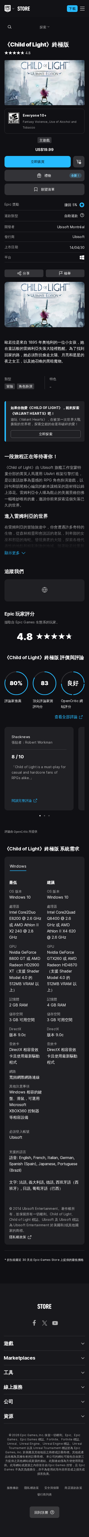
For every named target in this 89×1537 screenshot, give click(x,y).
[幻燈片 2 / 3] (44, 815)
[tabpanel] (44, 995)
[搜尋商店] (10, 26)
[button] (45, 553)
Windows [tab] (18, 866)
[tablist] (44, 866)
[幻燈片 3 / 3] (49, 815)
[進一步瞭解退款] (82, 216)
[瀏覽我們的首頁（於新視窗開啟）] (44, 590)
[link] (46, 434)
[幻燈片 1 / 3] (40, 815)
